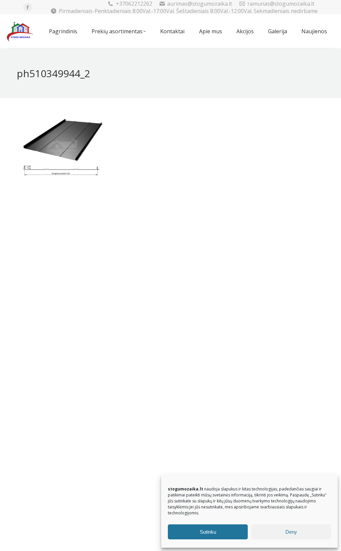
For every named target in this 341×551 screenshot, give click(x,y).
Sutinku (208, 532)
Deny (291, 532)
